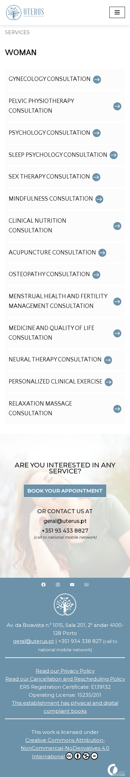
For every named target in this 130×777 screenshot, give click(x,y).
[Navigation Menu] (117, 12)
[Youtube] (72, 584)
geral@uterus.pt (33, 641)
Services (17, 32)
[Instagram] (57, 584)
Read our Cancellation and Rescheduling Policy (65, 679)
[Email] (86, 584)
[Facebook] (43, 584)
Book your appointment (65, 490)
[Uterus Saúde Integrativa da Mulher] (25, 12)
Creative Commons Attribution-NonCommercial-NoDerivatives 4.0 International (65, 748)
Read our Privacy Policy (65, 671)
